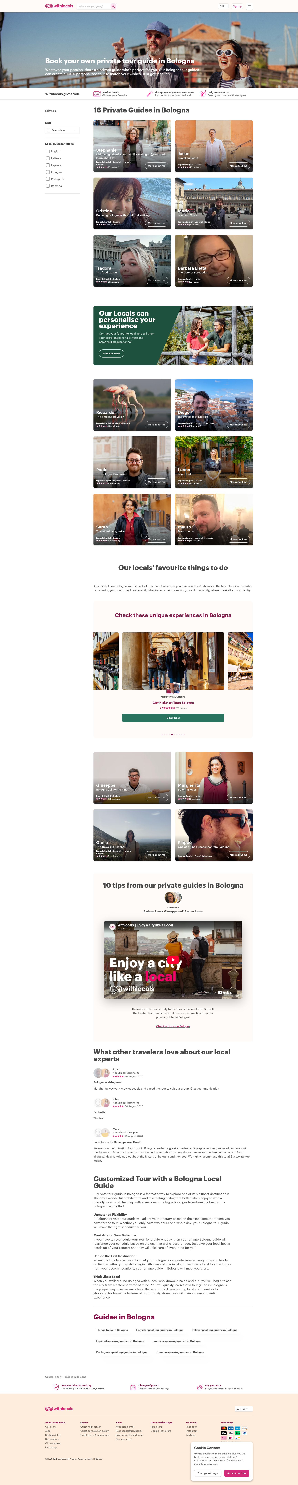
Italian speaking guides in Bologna (214, 1329)
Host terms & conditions (129, 1434)
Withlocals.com (60, 1459)
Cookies (89, 1459)
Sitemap (98, 1459)
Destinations (52, 1439)
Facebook (191, 1426)
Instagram (191, 1430)
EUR (222, 6)
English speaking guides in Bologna (159, 1329)
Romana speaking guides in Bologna (180, 1352)
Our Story (50, 1426)
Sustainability (53, 1434)
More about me (156, 165)
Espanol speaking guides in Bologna (120, 1340)
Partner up (51, 1447)
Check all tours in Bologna (173, 1026)
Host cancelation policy (129, 1430)
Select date (58, 130)
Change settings (208, 1473)
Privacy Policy (76, 1459)
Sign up (237, 6)
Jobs (47, 1430)
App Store (156, 1426)
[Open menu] (249, 6)
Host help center (125, 1426)
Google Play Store (161, 1430)
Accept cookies (236, 1473)
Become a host (124, 1439)
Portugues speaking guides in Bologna (121, 1352)
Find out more (111, 353)
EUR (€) (240, 1408)
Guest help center (90, 1426)
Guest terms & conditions (94, 1434)
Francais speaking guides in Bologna (176, 1340)
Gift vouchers (52, 1443)
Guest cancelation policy (94, 1430)
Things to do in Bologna (112, 1329)
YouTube (190, 1434)
